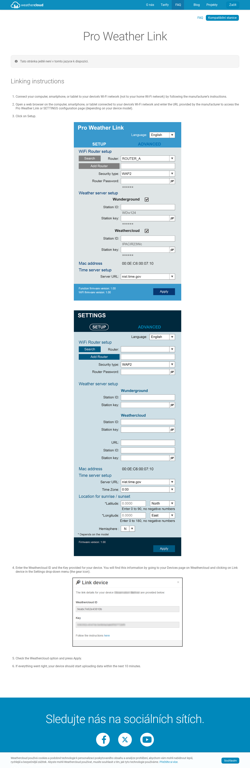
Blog (196, 5)
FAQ (178, 5)
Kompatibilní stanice (222, 18)
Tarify (164, 5)
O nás (149, 5)
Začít (232, 5)
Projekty (212, 5)
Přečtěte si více (169, 762)
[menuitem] (149, 5)
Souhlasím (230, 760)
